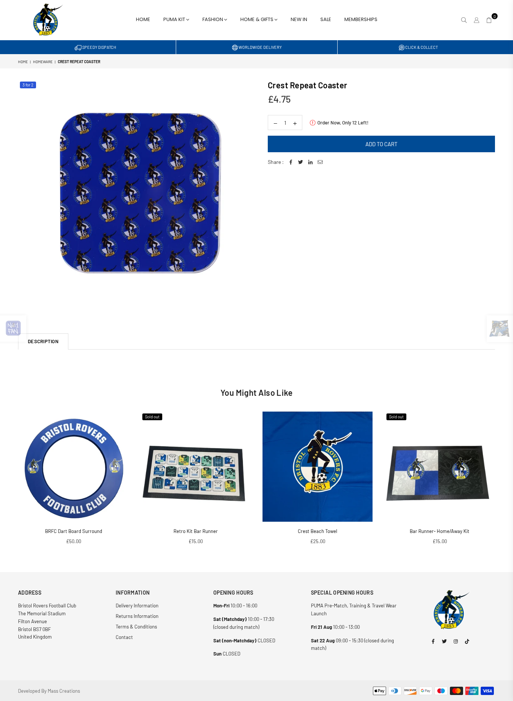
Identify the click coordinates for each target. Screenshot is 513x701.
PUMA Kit (174, 19)
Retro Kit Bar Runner (196, 531)
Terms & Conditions (136, 627)
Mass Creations (64, 691)
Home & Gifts (257, 19)
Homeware (43, 61)
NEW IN (299, 19)
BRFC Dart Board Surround (73, 531)
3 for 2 (28, 84)
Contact (124, 637)
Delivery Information (137, 606)
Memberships (360, 19)
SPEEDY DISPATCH (98, 47)
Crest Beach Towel (317, 531)
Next (505, 482)
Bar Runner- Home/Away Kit (439, 531)
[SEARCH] (464, 20)
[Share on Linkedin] (310, 162)
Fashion (213, 19)
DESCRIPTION (43, 341)
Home (143, 19)
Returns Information (137, 616)
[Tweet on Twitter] (300, 162)
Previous (7, 482)
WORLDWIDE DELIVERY (260, 47)
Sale (325, 19)
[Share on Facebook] (291, 162)
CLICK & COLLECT (421, 47)
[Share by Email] (320, 162)
